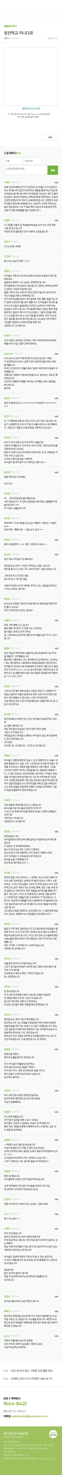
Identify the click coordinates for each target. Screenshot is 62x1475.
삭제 (56, 182)
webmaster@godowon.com (29, 1416)
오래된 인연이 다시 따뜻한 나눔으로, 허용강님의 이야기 (32, 1378)
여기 (26, 117)
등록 (53, 170)
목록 (50, 137)
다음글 (5, 1378)
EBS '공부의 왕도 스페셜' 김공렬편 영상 (32, 1370)
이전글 (5, 1371)
